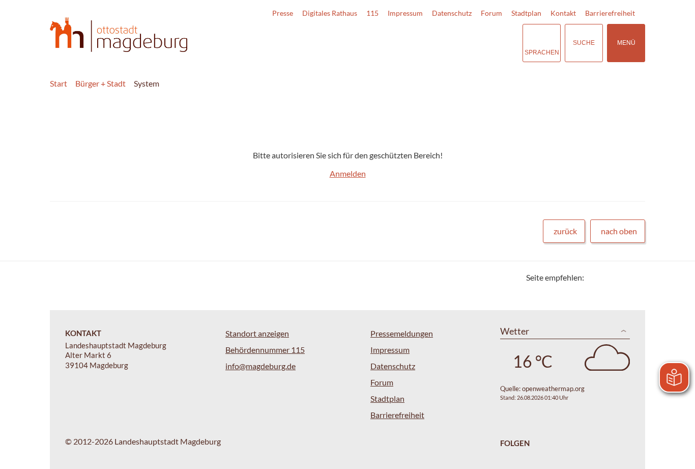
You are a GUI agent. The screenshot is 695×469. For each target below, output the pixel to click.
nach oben (619, 231)
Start (58, 83)
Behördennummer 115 (265, 349)
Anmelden (348, 173)
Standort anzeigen (257, 333)
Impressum (405, 13)
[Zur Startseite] (118, 35)
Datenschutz (452, 13)
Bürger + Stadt (100, 83)
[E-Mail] (621, 277)
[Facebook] (608, 277)
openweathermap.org (553, 388)
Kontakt (563, 13)
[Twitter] (595, 277)
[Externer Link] (444, 43)
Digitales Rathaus (329, 13)
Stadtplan (526, 13)
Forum (491, 13)
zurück (565, 231)
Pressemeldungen (401, 333)
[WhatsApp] (633, 277)
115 (372, 13)
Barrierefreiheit (610, 13)
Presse (282, 13)
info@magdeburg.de (260, 366)
